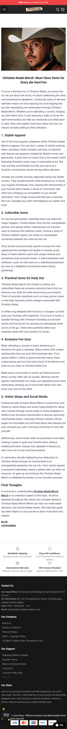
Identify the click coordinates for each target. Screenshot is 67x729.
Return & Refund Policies (14, 664)
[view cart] (63, 9)
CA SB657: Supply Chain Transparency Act (22, 640)
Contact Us (7, 668)
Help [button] (61, 725)
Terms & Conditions (11, 627)
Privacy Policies (9, 632)
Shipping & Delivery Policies (15, 655)
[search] (58, 9)
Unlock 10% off (6, 715)
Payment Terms (9, 659)
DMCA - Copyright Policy (14, 636)
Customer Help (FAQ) (12, 673)
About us (6, 623)
